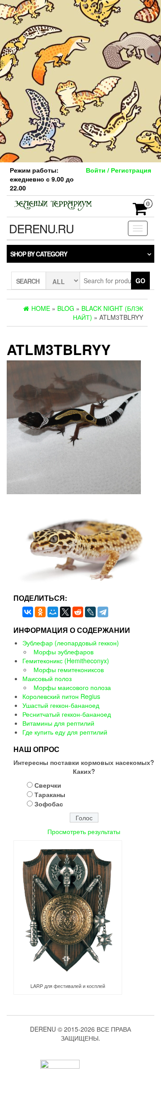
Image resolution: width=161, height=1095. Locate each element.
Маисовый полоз (47, 678)
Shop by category (38, 253)
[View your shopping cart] (140, 211)
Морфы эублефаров (63, 651)
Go (140, 280)
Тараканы (49, 794)
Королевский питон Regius (61, 696)
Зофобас (48, 803)
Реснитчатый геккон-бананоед (66, 714)
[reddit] (77, 612)
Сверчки (47, 785)
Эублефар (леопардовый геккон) (70, 642)
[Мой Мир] (52, 612)
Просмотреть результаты (83, 831)
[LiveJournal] (90, 612)
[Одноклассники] (40, 612)
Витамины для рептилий (58, 723)
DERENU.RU (41, 228)
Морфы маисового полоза (72, 687)
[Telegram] (102, 612)
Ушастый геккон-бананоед (60, 705)
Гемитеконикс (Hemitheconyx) (65, 660)
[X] (65, 612)
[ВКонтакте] (27, 612)
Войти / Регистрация (118, 169)
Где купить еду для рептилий (64, 731)
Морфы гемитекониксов (69, 669)
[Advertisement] (80, 80)
